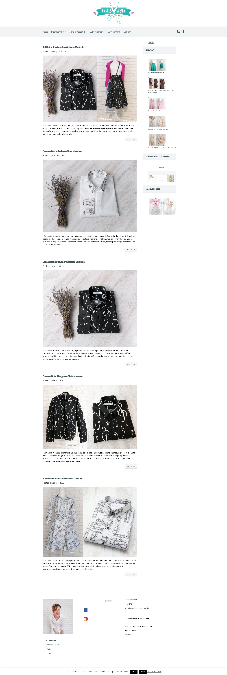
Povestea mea (50, 640)
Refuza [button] (142, 672)
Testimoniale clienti (52, 645)
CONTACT (48, 653)
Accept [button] (133, 672)
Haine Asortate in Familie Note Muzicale (62, 478)
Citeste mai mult (154, 672)
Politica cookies (133, 600)
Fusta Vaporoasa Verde (156, 72)
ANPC (129, 604)
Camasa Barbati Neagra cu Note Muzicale (63, 261)
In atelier (48, 649)
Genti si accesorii (78, 31)
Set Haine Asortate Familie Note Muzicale (63, 47)
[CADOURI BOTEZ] (162, 214)
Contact (127, 31)
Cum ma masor (97, 31)
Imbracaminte (58, 31)
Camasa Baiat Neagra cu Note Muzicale (62, 376)
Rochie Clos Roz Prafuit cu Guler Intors (161, 111)
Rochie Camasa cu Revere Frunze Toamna (162, 147)
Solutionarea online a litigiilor (138, 608)
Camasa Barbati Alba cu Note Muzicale (62, 151)
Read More (131, 139)
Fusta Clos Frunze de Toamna (158, 129)
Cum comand (113, 31)
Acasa (45, 31)
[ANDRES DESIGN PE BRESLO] (162, 182)
